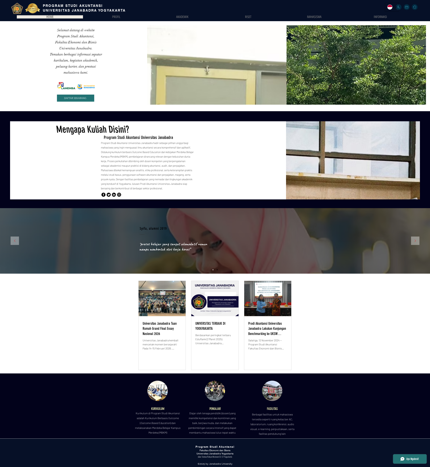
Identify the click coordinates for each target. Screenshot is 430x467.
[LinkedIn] (114, 195)
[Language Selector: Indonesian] (392, 7)
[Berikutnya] (415, 241)
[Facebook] (103, 195)
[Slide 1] (212, 269)
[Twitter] (109, 195)
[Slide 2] (217, 269)
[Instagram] (119, 195)
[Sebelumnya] (15, 241)
